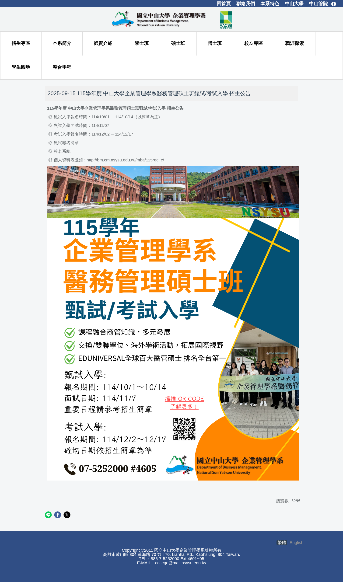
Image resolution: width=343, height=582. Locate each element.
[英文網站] (171, 19)
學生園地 (21, 67)
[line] (49, 515)
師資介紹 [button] (103, 43)
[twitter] (67, 515)
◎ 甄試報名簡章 (63, 142)
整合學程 (62, 67)
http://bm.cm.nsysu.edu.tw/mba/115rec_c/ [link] (125, 160)
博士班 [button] (215, 43)
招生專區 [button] (21, 43)
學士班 (142, 43)
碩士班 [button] (178, 43)
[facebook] (58, 515)
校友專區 (253, 43)
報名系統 (62, 151)
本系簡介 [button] (62, 43)
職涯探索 (294, 43)
